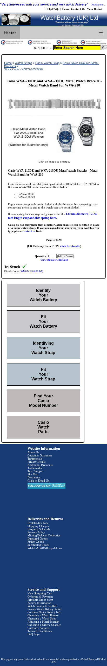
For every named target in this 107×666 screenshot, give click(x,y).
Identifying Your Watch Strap (43, 348)
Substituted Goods (38, 544)
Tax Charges (35, 471)
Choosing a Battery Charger (44, 624)
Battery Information (39, 602)
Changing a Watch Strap (42, 618)
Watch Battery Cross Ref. (42, 605)
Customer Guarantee (40, 455)
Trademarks (35, 468)
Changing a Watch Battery (43, 615)
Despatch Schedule (39, 529)
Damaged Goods (38, 538)
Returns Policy (36, 532)
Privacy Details (36, 461)
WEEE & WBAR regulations (45, 547)
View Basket (94, 8)
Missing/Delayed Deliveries (44, 535)
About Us (33, 452)
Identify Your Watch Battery (43, 295)
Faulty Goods (36, 541)
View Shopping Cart (40, 593)
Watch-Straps (23, 63)
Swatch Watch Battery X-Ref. (45, 609)
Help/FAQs (52, 8)
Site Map (33, 474)
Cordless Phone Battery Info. (45, 612)
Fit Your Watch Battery (43, 321)
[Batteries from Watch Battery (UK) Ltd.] (53, 25)
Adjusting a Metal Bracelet (43, 621)
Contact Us (78, 8)
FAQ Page (33, 634)
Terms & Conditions (40, 631)
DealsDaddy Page (38, 522)
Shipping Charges (38, 526)
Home (10, 32)
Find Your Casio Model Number (43, 401)
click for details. (70, 246)
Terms (65, 8)
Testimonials (35, 458)
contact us (29, 231)
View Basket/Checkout (54, 259)
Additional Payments (40, 464)
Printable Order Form (40, 599)
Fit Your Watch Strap (43, 374)
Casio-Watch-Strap (47, 63)
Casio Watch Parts (43, 427)
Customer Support (38, 627)
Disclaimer (34, 477)
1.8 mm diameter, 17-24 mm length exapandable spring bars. (52, 216)
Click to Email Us (38, 481)
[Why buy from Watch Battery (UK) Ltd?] (53, 44)
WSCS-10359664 (31, 271)
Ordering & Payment (40, 596)
